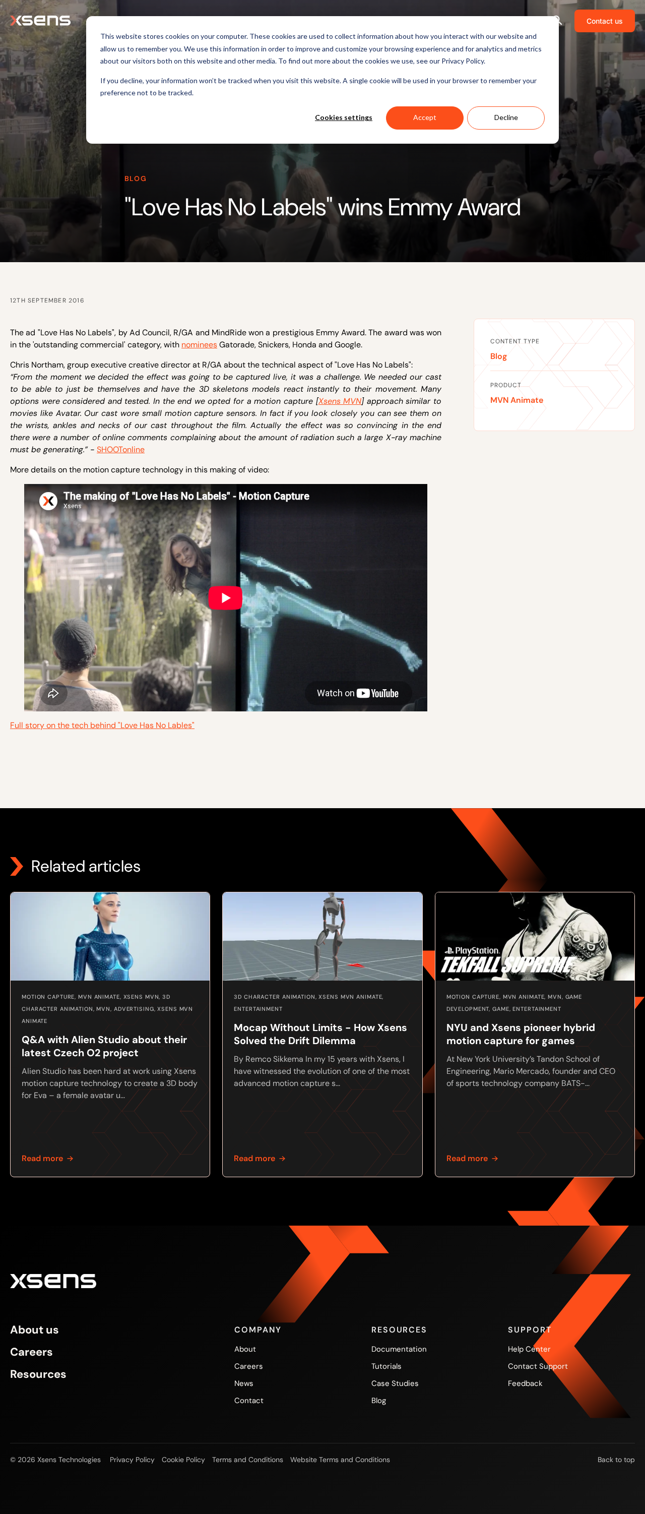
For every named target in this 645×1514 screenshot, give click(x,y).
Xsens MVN (340, 401)
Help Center (529, 1349)
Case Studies (395, 1383)
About (245, 1349)
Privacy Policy (132, 1459)
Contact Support (538, 1366)
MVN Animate (516, 400)
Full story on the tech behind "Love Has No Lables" (102, 725)
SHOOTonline (121, 449)
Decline (506, 117)
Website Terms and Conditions (340, 1459)
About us (34, 1330)
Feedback (525, 1383)
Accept (424, 117)
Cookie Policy (183, 1459)
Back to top (616, 1459)
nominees (199, 344)
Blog (498, 356)
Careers (31, 1352)
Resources (38, 1374)
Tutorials (386, 1366)
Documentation (399, 1349)
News (243, 1383)
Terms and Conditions (247, 1459)
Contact (249, 1401)
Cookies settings (343, 117)
